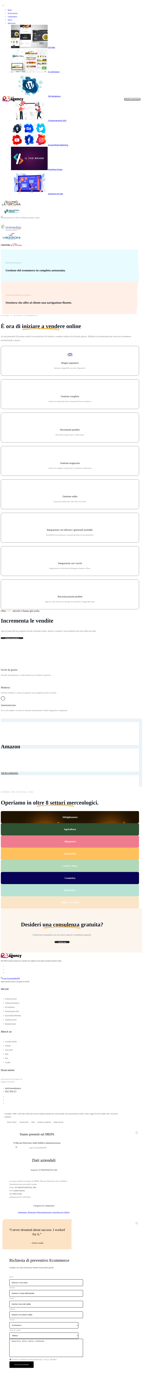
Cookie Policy (24, 1122)
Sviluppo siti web (11, 999)
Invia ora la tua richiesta (21, 1364)
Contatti (7, 1062)
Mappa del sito (58, 1122)
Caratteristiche (12, 16)
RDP (33, 1122)
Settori (10, 20)
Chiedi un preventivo (12, 638)
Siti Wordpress (10, 1007)
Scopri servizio (12, 13)
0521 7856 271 (10, 1091)
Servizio (12, 1320)
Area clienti (9, 1050)
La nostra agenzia (11, 1041)
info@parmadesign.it (13, 1088)
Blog (6, 1054)
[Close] (136, 1133)
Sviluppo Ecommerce (12, 1003)
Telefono (12, 1309)
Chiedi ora (62, 942)
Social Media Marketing (13, 1015)
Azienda (12, 1287)
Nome (11, 1277)
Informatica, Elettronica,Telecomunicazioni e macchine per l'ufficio (44, 1212)
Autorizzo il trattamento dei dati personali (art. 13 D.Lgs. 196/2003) (34, 1359)
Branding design (10, 1024)
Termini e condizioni (44, 1122)
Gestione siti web (10, 1019)
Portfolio (8, 1045)
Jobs (6, 1058)
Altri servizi (11, 23)
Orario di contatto (15, 1330)
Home (10, 10)
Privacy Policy (12, 1122)
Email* (11, 1298)
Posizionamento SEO (12, 1011)
